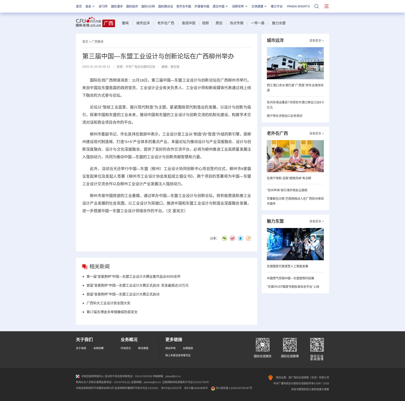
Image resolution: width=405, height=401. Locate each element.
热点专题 (236, 23)
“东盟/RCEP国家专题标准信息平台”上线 (293, 286)
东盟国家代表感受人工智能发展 (287, 266)
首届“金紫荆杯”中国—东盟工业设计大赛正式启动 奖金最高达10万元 (137, 285)
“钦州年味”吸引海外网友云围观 (287, 190)
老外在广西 (165, 23)
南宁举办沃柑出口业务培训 (284, 115)
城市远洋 (143, 23)
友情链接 (188, 348)
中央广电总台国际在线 (140, 66)
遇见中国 (218, 6)
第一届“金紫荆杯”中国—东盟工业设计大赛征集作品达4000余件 (133, 276)
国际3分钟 (148, 6)
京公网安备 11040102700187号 (233, 388)
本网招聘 (98, 348)
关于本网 (81, 348)
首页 (79, 6)
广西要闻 (97, 41)
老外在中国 (183, 6)
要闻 (125, 23)
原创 (219, 23)
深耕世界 (238, 6)
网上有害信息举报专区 (178, 355)
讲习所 (103, 6)
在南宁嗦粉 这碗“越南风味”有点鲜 (289, 178)
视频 (205, 23)
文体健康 (257, 6)
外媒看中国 (201, 6)
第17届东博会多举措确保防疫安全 (112, 312)
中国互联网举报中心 (92, 376)
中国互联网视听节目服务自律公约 (95, 388)
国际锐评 (132, 6)
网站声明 (170, 348)
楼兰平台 (277, 6)
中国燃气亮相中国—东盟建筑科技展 (290, 278)
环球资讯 (126, 348)
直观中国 (188, 23)
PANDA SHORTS (298, 6)
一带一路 (258, 23)
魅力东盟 (279, 23)
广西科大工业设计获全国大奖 (108, 303)
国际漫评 (117, 6)
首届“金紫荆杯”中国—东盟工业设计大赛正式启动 (122, 294)
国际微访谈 (165, 6)
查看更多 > (316, 40)
